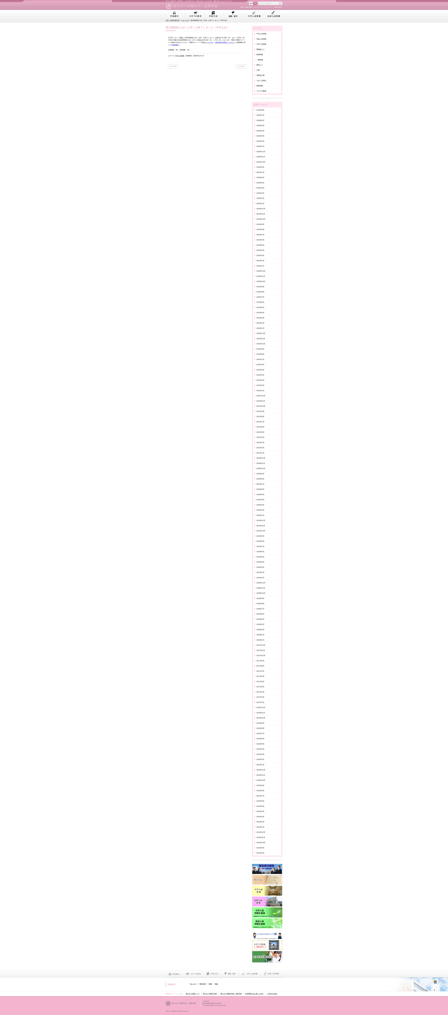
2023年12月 (260, 271)
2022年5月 (260, 370)
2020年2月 (260, 510)
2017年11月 (260, 650)
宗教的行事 (260, 75)
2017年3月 (260, 692)
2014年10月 (260, 842)
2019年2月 (260, 572)
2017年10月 (260, 655)
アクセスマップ (268, 7)
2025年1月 (260, 203)
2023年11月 (260, 276)
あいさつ (193, 984)
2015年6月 (260, 801)
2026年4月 (260, 131)
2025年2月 (260, 198)
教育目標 (203, 984)
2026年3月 (260, 136)
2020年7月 (260, 484)
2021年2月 (260, 448)
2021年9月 (260, 411)
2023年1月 (260, 328)
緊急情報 (259, 86)
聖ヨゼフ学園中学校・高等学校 (231, 994)
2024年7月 (260, 235)
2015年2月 (260, 822)
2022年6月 (260, 364)
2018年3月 (260, 630)
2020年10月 (260, 468)
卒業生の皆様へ (278, 7)
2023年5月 (260, 307)
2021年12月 (260, 396)
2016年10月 (260, 718)
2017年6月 (260, 676)
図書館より (260, 49)
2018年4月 (260, 624)
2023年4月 (260, 313)
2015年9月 (260, 785)
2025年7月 (260, 172)
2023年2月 (260, 323)
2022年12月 (260, 333)
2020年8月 (260, 479)
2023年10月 (260, 281)
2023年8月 (260, 292)
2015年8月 (260, 791)
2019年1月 (260, 578)
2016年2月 (260, 759)
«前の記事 (173, 66)
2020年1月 (260, 515)
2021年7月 (260, 422)
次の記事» (241, 66)
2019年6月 (260, 552)
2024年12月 (260, 209)
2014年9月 (260, 848)
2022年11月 (260, 339)
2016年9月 (260, 723)
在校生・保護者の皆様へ (246, 7)
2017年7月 (260, 671)
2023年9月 (260, 287)
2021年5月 (260, 432)
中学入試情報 (254, 14)
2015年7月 (260, 796)
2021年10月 (260, 406)
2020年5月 (260, 494)
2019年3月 (260, 567)
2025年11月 (260, 157)
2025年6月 (260, 177)
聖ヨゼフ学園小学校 (210, 994)
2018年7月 (260, 609)
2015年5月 (260, 806)
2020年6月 (260, 489)
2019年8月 (260, 541)
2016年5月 (260, 744)
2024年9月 (260, 224)
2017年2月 (260, 697)
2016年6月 (260, 739)
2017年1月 (260, 702)
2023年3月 (260, 318)
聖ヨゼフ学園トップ (193, 994)
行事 (258, 70)
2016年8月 (260, 728)
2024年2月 (260, 261)
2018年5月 (260, 619)
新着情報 (259, 54)
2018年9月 (260, 598)
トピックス (185, 20)
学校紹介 (174, 14)
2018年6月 (260, 614)
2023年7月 (260, 297)
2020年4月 (260, 500)
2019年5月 (260, 557)
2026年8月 (260, 110)
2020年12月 (260, 458)
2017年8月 (260, 666)
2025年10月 (260, 162)
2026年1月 (260, 146)
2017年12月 (260, 645)
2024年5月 (260, 245)
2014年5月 (260, 853)
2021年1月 (260, 453)
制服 (210, 984)
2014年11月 (260, 837)
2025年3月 (260, 193)
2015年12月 (260, 770)
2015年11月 (260, 775)
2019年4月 (260, 562)
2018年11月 (260, 588)
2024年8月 (260, 229)
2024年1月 (260, 266)
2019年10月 (260, 531)
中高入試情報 (261, 34)
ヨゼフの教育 (195, 14)
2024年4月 (260, 250)
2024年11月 (260, 214)
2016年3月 (260, 754)
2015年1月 (260, 827)
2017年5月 (260, 681)
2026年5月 (260, 125)
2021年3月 (260, 442)
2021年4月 (260, 437)
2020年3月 (260, 505)
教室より (259, 65)
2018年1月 (260, 640)
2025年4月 (260, 188)
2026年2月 (260, 141)
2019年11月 (260, 526)
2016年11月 (260, 713)
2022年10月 (260, 344)
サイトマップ (258, 7)
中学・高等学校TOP (172, 20)
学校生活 (213, 14)
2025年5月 (260, 183)
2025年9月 (260, 167)
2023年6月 (260, 302)
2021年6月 (260, 427)
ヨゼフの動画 (261, 91)
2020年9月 (260, 474)
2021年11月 (260, 401)
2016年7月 (260, 733)
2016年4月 (260, 749)
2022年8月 (260, 354)
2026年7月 (260, 115)
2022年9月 (260, 349)
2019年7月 (260, 546)
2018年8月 (260, 603)
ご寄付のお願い (272, 994)
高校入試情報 (274, 14)
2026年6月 (260, 120)
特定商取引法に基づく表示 (254, 994)
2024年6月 (260, 240)
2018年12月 (260, 583)
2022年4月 (260, 375)
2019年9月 (260, 536)
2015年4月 (260, 811)
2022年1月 (260, 390)
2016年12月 (260, 707)
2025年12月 (260, 151)
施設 (216, 984)
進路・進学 (233, 14)
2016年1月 (260, 765)
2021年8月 (260, 416)
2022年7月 (260, 359)
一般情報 (259, 60)
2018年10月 (260, 593)
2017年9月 (260, 661)
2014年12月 (260, 832)
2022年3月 (260, 380)
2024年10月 (260, 219)
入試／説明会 (261, 80)
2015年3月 (260, 817)
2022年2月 (260, 385)
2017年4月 (260, 687)
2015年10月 (260, 780)
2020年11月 (260, 463)
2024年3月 (260, 255)
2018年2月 (260, 635)
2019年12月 (260, 520)
